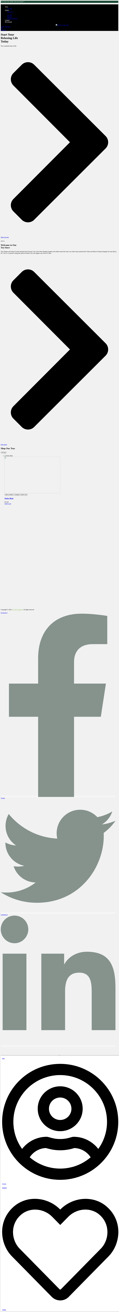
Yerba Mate (8, 498)
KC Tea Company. (17, 609)
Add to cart (7, 503)
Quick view (24, 494)
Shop (3, 1058)
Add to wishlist (9, 494)
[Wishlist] (60, 1307)
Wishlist (4, 1310)
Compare (17, 494)
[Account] (60, 1181)
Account (4, 1184)
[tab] (4, 453)
